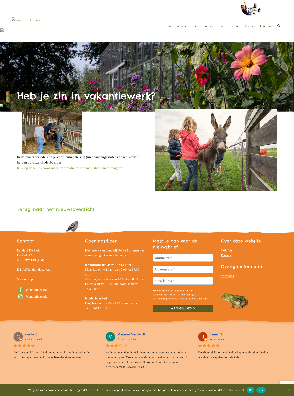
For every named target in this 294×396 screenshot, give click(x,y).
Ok (251, 389)
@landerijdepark (36, 289)
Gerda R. (31, 334)
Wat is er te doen (187, 26)
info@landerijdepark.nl (35, 269)
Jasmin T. (216, 334)
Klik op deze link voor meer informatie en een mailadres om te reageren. (70, 168)
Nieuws (250, 26)
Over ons (266, 26)
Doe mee (234, 26)
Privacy (226, 255)
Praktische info (213, 26)
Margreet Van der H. (131, 334)
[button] (279, 26)
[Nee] (289, 390)
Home (169, 26)
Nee (261, 389)
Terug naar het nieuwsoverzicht (56, 209)
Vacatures (227, 276)
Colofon (226, 250)
